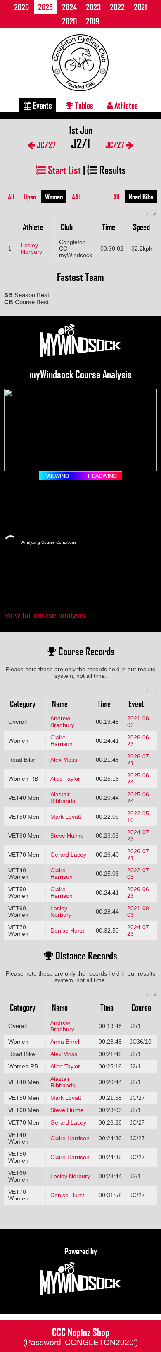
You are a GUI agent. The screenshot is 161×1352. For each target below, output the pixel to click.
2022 (117, 7)
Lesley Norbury (31, 248)
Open (30, 196)
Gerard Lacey (68, 854)
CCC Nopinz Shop (80, 1336)
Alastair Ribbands (62, 797)
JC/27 (45, 145)
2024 (69, 7)
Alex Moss (63, 759)
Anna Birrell (65, 1041)
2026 (21, 7)
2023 (93, 7)
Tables (83, 105)
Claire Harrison (61, 740)
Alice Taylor (65, 778)
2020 (69, 21)
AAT (76, 196)
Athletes (125, 105)
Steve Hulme (67, 835)
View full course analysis (44, 615)
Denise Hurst (67, 930)
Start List (63, 169)
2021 (140, 7)
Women (54, 196)
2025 (45, 7)
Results (111, 169)
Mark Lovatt (65, 816)
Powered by (80, 1251)
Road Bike (141, 196)
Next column (154, 213)
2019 (92, 21)
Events (41, 105)
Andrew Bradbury (62, 721)
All (11, 196)
